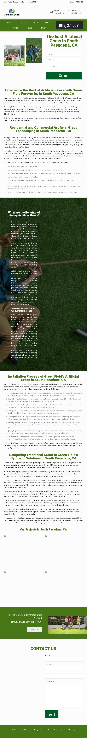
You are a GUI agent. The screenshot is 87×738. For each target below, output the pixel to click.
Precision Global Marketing (66, 730)
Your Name (49, 656)
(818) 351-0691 (20, 2)
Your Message (50, 681)
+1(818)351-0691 (34, 630)
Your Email (48, 664)
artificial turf (70, 138)
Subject (47, 673)
